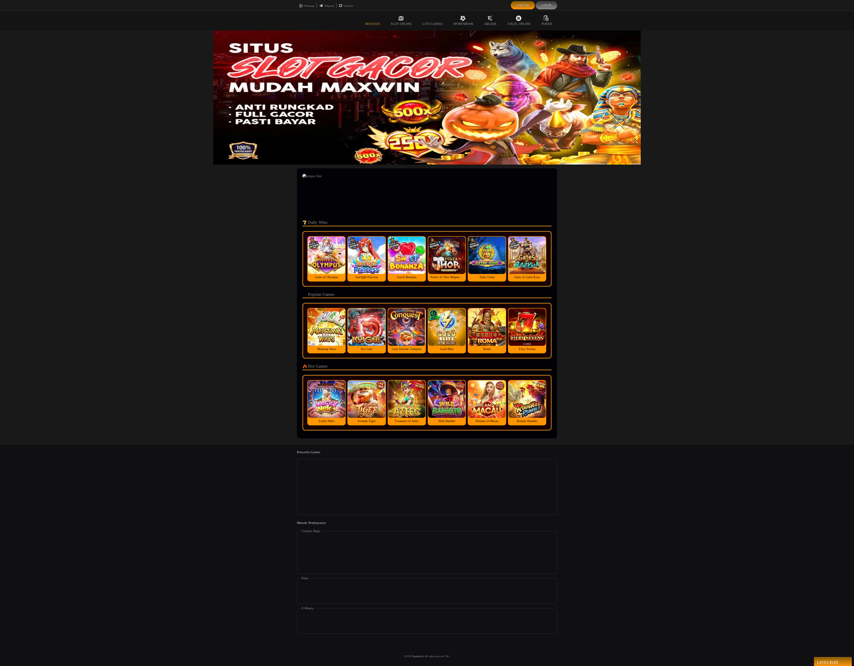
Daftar (523, 5)
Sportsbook (463, 24)
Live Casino (433, 24)
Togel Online (519, 24)
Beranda (372, 24)
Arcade (490, 24)
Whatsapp (309, 5)
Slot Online (401, 24)
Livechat (348, 5)
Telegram (329, 5)
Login (547, 5)
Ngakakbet (417, 656)
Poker (547, 24)
